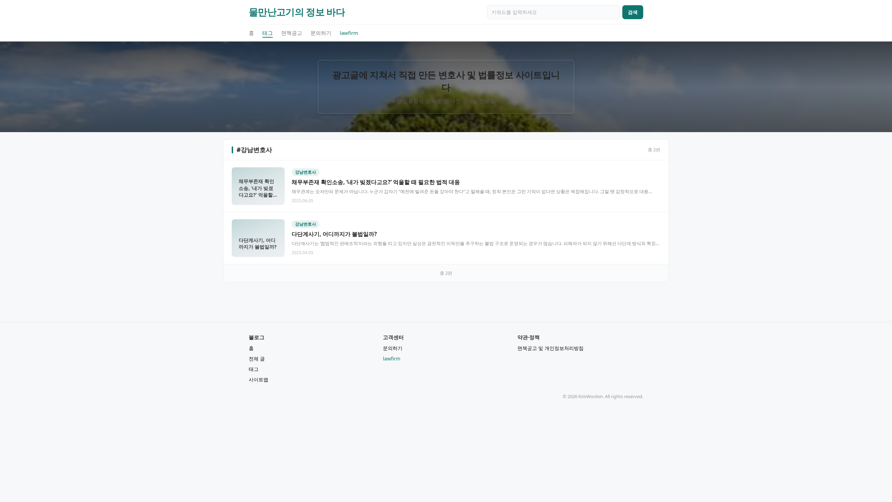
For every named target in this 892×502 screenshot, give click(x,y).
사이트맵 (258, 379)
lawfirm (349, 32)
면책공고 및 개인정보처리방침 (550, 348)
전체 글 (257, 358)
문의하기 (320, 32)
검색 (633, 12)
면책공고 (291, 32)
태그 (267, 32)
